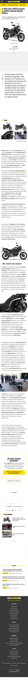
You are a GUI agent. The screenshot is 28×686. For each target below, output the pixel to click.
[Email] (2, 76)
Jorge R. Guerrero (12, 573)
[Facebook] (2, 80)
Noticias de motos (18, 506)
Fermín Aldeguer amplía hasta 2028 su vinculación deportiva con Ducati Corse (12, 570)
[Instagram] (12, 670)
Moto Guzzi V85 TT (21, 170)
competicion (5, 573)
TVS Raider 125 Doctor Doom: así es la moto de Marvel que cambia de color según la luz (13, 577)
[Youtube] (18, 670)
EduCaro (9, 580)
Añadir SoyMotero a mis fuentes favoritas (14, 472)
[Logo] (14, 1)
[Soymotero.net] (14, 598)
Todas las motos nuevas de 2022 (19, 527)
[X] (2, 82)
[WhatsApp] (2, 74)
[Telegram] (2, 78)
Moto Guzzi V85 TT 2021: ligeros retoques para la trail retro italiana (19, 519)
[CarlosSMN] (11, 47)
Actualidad (9, 506)
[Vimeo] (16, 670)
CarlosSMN (15, 47)
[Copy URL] (2, 84)
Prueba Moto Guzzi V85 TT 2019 (18, 534)
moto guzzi (14, 503)
